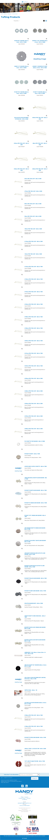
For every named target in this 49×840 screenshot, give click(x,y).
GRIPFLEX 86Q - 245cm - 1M (30, 690)
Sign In (2, 777)
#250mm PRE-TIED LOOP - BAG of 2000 (33, 403)
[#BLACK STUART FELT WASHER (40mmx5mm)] (18, 668)
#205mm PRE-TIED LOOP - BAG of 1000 (33, 340)
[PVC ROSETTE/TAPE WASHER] (18, 444)
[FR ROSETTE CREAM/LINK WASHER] (18, 505)
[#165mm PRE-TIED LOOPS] (18, 307)
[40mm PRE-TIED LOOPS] (40, 133)
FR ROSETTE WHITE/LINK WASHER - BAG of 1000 (35, 490)
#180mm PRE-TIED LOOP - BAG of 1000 (33, 316)
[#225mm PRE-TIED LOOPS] (18, 368)
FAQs (22, 797)
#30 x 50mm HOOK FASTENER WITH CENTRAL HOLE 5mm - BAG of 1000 (35, 678)
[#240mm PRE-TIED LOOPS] (18, 394)
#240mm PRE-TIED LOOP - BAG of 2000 (33, 391)
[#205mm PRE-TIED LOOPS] (18, 343)
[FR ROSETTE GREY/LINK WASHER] (18, 593)
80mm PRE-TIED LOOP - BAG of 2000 (32, 203)
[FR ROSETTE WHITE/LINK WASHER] (18, 493)
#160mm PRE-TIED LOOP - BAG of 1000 (33, 715)
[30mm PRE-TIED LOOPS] (40, 107)
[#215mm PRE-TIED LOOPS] (18, 356)
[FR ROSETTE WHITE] (18, 456)
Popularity (16, 20)
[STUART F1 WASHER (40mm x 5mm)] (40, 81)
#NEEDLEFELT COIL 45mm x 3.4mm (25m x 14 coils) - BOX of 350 (34, 653)
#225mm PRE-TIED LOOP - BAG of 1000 (33, 365)
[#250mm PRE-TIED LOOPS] (18, 406)
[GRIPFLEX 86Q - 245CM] (18, 693)
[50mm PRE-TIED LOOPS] (21, 158)
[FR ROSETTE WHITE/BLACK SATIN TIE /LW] (18, 568)
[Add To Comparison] (28, 38)
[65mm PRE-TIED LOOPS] (18, 181)
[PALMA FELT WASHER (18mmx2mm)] (21, 30)
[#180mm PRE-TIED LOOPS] (18, 319)
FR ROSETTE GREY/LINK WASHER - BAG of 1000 (35, 590)
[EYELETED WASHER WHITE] (18, 606)
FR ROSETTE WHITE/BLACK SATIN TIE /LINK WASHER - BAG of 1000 (34, 566)
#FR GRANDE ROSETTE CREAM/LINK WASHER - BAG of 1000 (35, 528)
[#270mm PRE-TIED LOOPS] (18, 419)
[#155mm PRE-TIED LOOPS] (18, 294)
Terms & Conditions (26, 799)
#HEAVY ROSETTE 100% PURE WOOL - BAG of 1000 (34, 616)
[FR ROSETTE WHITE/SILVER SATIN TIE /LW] (18, 556)
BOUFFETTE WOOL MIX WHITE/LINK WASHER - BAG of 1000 (35, 640)
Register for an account (8, 777)
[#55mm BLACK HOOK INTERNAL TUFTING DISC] (21, 107)
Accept (25, 838)
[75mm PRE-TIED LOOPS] (18, 194)
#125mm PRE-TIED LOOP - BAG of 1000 (33, 266)
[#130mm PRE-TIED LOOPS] (18, 282)
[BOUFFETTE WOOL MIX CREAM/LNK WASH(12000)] (18, 630)
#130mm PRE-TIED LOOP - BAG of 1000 (33, 279)
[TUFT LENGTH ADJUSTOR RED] (18, 764)
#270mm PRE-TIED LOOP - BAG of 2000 (33, 416)
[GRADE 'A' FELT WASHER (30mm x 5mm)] (40, 30)
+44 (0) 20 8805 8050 (24, 805)
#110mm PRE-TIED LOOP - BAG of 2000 (33, 241)
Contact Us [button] (34, 778)
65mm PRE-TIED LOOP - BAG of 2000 (32, 178)
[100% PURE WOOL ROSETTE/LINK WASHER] (18, 480)
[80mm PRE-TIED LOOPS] (18, 206)
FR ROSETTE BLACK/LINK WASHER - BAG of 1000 (35, 578)
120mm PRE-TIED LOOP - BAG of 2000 (33, 254)
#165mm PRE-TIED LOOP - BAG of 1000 (33, 304)
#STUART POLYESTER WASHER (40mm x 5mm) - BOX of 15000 (35, 703)
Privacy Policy (22, 798)
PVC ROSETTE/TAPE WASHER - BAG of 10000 (34, 441)
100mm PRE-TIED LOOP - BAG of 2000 (33, 228)
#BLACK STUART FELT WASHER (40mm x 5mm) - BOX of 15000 (35, 665)
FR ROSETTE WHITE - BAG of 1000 (32, 453)
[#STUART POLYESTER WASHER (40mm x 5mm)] (18, 705)
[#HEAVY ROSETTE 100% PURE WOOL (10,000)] (18, 619)
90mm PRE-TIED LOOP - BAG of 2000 (32, 216)
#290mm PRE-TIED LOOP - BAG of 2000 (33, 428)
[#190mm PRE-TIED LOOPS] (18, 331)
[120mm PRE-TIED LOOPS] (18, 257)
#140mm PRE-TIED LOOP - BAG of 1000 (33, 726)
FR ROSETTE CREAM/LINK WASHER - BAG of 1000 (35, 502)
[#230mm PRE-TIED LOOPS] (18, 381)
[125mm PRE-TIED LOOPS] (18, 269)
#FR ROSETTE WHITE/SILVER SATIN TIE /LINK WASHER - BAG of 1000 (34, 554)
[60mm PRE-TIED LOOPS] (40, 158)
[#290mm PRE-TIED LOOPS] (18, 431)
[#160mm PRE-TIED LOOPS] (18, 718)
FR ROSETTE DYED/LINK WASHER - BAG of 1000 (35, 737)
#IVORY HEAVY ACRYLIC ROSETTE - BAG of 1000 (35, 466)
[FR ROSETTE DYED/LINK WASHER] (18, 740)
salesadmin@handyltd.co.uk (24, 803)
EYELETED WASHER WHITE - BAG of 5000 (33, 603)
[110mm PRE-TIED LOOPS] (18, 244)
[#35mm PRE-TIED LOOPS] (21, 133)
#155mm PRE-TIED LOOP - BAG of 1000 (33, 291)
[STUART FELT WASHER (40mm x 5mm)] (21, 81)
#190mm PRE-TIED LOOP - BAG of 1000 (33, 328)
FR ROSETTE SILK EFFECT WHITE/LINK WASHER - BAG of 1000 (35, 541)
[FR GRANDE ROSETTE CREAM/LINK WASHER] (18, 531)
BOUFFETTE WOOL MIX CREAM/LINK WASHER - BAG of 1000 (35, 628)
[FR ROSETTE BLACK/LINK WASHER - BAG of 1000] (18, 581)
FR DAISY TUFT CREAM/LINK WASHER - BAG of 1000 (35, 516)
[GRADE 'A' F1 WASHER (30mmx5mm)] (21, 56)
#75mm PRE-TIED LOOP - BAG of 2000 (33, 191)
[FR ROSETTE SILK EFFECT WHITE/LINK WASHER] (18, 543)
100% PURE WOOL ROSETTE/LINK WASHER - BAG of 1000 (35, 478)
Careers (26, 797)
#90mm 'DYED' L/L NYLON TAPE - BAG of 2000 (35, 748)
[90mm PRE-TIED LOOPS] (18, 219)
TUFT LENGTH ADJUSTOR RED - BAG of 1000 (34, 761)
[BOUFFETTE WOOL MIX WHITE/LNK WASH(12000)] (18, 642)
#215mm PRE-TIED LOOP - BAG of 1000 (33, 353)
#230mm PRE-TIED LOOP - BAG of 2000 (33, 378)
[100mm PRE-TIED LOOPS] (18, 231)
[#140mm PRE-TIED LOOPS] (18, 729)
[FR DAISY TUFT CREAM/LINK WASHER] (18, 518)
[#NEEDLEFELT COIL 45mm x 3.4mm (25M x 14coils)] (18, 655)
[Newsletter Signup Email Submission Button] (38, 774)
